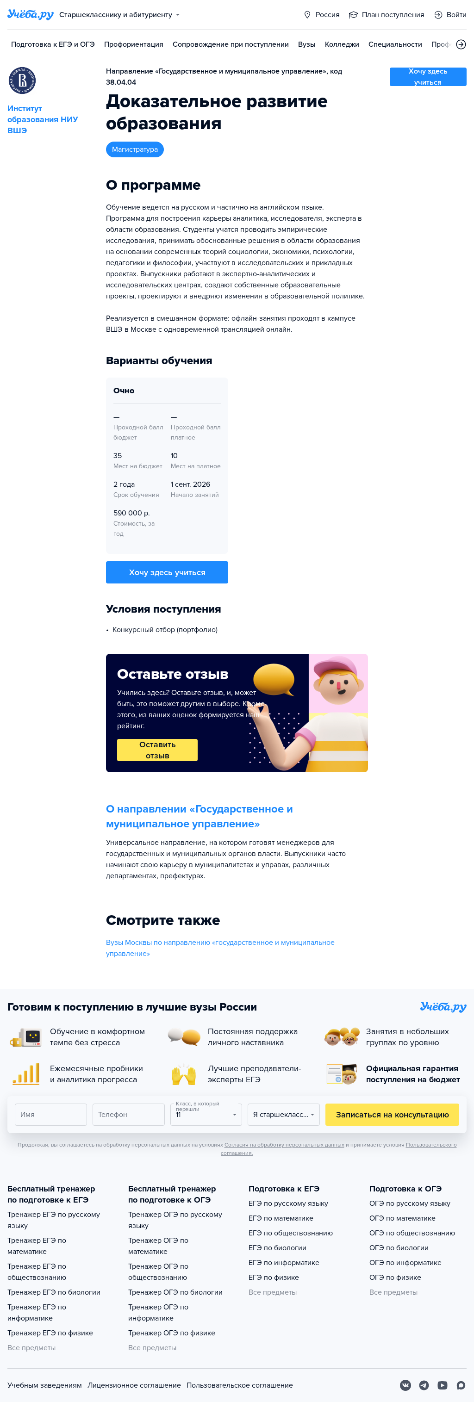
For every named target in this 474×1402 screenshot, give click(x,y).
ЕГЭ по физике (274, 1277)
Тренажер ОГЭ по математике (158, 1246)
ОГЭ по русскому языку (409, 1203)
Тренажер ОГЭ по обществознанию (158, 1272)
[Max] (461, 1385)
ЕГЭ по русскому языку (288, 1203)
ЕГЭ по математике (281, 1218)
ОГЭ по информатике (405, 1262)
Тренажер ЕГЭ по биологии (53, 1292)
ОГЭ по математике (402, 1218)
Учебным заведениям (44, 1385)
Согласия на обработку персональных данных (284, 1144)
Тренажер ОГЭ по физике (171, 1333)
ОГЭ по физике (395, 1277)
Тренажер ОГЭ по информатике (158, 1313)
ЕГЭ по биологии (277, 1248)
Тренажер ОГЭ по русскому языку (175, 1220)
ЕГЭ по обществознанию (291, 1233)
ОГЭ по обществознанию (412, 1233)
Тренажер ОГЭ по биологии (175, 1292)
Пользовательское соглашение (240, 1385)
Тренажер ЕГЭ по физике (50, 1333)
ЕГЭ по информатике (284, 1262)
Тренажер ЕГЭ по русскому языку (53, 1220)
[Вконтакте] (405, 1385)
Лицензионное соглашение (134, 1385)
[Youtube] (442, 1385)
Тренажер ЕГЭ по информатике (36, 1313)
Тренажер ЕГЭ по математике (36, 1246)
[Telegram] (424, 1385)
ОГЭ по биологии (399, 1248)
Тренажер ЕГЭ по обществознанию (36, 1272)
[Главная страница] (30, 14)
